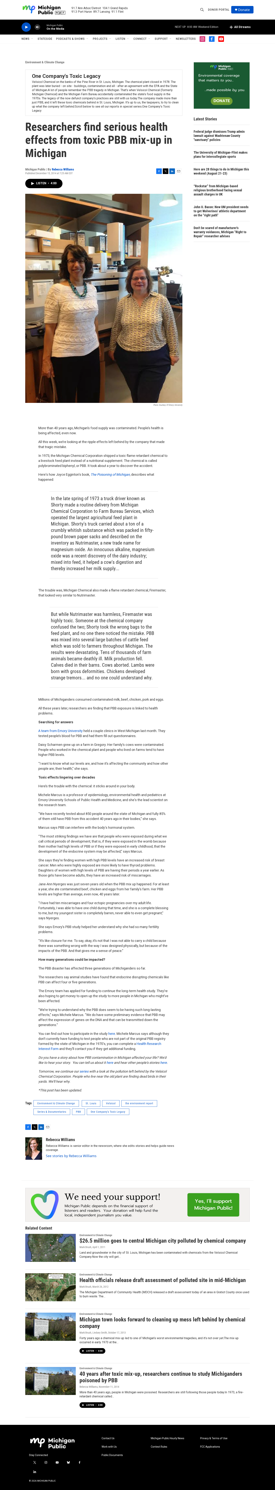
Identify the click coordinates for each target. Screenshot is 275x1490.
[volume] (37, 27)
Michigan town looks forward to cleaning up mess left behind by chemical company (162, 1322)
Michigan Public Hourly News (167, 1438)
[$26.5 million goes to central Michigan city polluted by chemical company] (50, 1248)
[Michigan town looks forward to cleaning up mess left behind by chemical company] (50, 1327)
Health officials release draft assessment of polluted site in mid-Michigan (163, 1280)
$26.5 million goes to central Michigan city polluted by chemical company (163, 1240)
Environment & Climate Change (44, 62)
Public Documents (112, 1455)
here (111, 1034)
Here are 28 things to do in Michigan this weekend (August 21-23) (221, 171)
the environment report (139, 1103)
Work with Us (109, 1446)
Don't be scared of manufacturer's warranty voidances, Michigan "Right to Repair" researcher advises (220, 232)
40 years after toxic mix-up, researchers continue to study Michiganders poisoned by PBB (161, 1377)
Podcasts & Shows (70, 38)
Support (161, 38)
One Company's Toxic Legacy (66, 76)
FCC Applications (210, 1446)
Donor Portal (218, 9)
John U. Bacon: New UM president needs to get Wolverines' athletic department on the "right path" (221, 211)
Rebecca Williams (63, 169)
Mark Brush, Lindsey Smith (93, 1332)
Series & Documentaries (51, 1111)
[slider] (43, 27)
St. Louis (91, 1103)
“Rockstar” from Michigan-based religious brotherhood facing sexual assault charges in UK (218, 190)
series (84, 1071)
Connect (140, 38)
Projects (100, 38)
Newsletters (186, 38)
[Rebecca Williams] (33, 1148)
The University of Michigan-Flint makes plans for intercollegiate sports (221, 154)
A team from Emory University (60, 731)
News (26, 38)
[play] (26, 27)
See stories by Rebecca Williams (71, 1156)
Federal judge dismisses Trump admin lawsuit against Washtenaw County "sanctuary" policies (219, 136)
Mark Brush (85, 1247)
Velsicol (111, 1103)
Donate (244, 10)
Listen (120, 38)
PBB (78, 1111)
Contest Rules (159, 1446)
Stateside (45, 38)
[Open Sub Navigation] (32, 38)
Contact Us (108, 1438)
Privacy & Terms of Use (213, 1438)
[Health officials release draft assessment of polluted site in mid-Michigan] (50, 1287)
